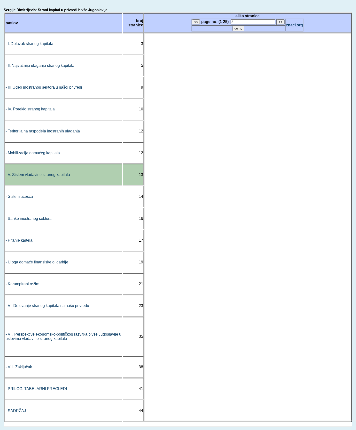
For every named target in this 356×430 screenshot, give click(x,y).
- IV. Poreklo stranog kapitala (30, 109)
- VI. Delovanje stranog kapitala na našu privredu (47, 306)
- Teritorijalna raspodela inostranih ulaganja (43, 131)
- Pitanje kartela (19, 240)
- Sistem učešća (19, 196)
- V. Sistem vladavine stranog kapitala (38, 175)
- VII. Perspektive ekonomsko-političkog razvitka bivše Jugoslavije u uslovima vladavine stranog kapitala (63, 336)
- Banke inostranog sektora (29, 218)
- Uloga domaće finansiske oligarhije (37, 262)
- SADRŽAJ (16, 411)
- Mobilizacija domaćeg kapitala (33, 153)
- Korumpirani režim (22, 284)
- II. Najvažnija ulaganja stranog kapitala (40, 65)
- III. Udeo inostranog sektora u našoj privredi (44, 87)
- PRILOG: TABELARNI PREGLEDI (36, 389)
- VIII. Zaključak (19, 367)
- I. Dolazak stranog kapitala (29, 44)
